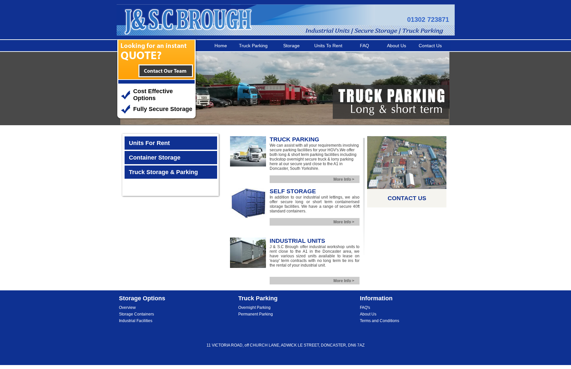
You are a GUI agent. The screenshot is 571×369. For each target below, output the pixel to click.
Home (220, 45)
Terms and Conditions (379, 320)
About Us (396, 45)
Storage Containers (136, 314)
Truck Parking (253, 45)
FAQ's (365, 307)
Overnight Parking (254, 307)
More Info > (343, 179)
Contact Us (430, 45)
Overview (127, 307)
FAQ (364, 45)
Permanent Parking (255, 314)
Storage (291, 45)
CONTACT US (407, 198)
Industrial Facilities (135, 320)
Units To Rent (328, 45)
